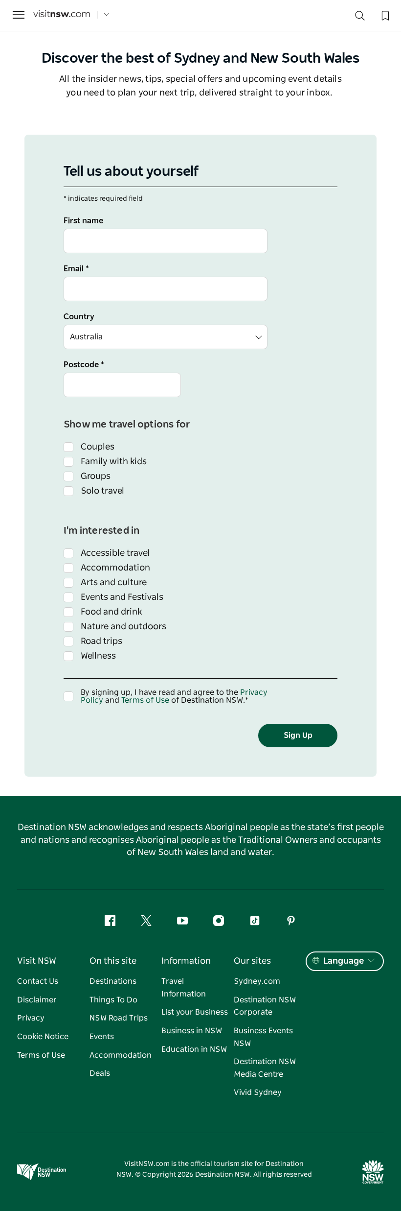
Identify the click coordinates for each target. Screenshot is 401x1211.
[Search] (360, 18)
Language (343, 961)
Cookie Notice (42, 1037)
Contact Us (37, 981)
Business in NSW (191, 1031)
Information (186, 961)
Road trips (101, 641)
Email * (76, 269)
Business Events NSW (263, 1037)
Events (101, 1037)
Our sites (252, 961)
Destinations (112, 981)
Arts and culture (114, 582)
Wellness (98, 656)
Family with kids (114, 461)
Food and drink (111, 612)
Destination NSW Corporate (265, 1006)
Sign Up (298, 735)
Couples (97, 447)
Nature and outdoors (123, 626)
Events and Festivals (122, 597)
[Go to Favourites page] (384, 15)
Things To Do (113, 1000)
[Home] (61, 15)
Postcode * (84, 365)
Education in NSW (194, 1049)
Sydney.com (257, 981)
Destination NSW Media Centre (265, 1068)
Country (79, 317)
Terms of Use (145, 700)
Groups (96, 476)
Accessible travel (115, 553)
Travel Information (183, 987)
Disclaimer (37, 1000)
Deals (99, 1073)
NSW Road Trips (118, 1018)
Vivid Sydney (258, 1092)
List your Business (194, 1012)
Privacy (31, 1018)
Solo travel (102, 491)
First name (83, 221)
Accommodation (115, 568)
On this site (112, 961)
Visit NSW (36, 961)
